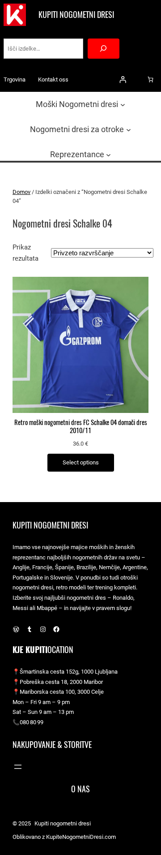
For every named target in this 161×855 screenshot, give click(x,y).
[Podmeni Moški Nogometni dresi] (122, 104)
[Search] (103, 49)
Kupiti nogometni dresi (76, 14)
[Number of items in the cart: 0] (150, 79)
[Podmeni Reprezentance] (108, 154)
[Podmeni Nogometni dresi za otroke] (128, 129)
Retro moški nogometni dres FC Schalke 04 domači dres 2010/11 (80, 426)
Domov (21, 192)
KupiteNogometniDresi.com (81, 837)
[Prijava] (122, 79)
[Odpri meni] (18, 766)
